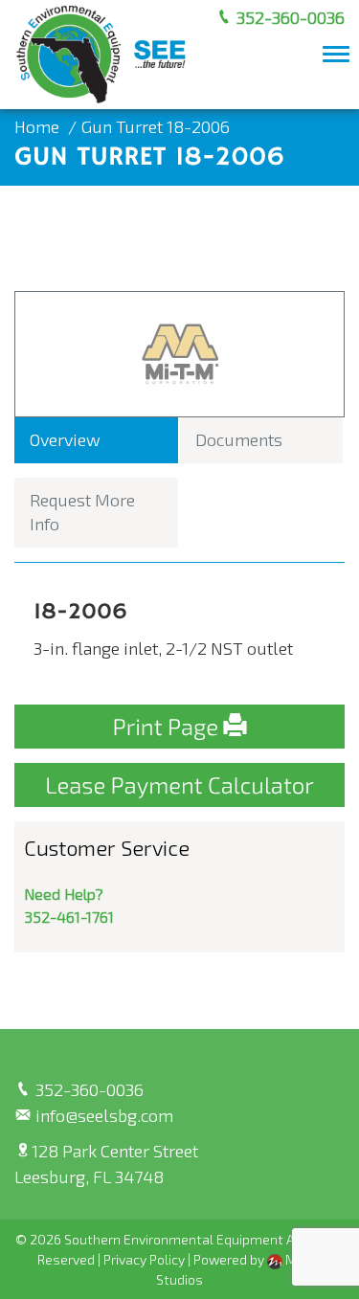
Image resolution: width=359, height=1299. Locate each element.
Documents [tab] (238, 439)
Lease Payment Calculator (179, 784)
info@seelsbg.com (102, 1115)
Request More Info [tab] (82, 512)
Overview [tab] (65, 439)
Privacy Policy (144, 1259)
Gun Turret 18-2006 (155, 126)
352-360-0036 (289, 17)
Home (36, 126)
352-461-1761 (69, 916)
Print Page (168, 726)
